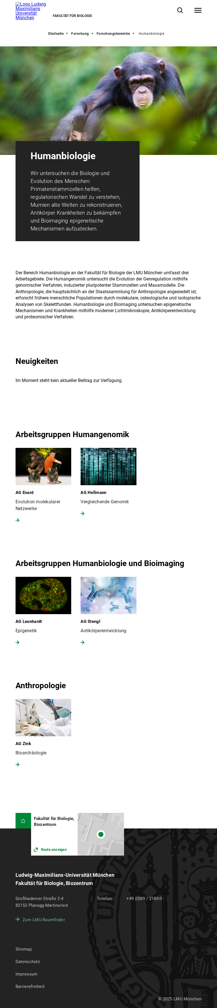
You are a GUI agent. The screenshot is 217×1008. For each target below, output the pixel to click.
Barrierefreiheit (30, 986)
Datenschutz (28, 961)
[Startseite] (23, 820)
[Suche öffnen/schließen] (180, 10)
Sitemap (24, 949)
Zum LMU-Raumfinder (44, 919)
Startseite (56, 34)
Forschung (80, 34)
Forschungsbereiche (113, 34)
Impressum (27, 974)
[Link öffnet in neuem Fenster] (77, 834)
